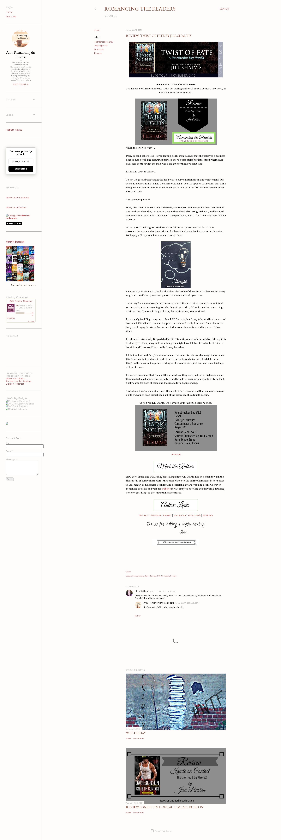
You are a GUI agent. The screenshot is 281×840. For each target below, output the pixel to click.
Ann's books (15, 242)
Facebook (155, 515)
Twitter (167, 515)
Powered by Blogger (163, 831)
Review (97, 53)
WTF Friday (136, 733)
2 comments (138, 738)
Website (143, 515)
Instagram (180, 515)
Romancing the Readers (139, 8)
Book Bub (208, 515)
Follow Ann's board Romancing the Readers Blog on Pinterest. (18, 381)
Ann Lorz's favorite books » (23, 285)
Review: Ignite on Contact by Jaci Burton (165, 807)
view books (31, 321)
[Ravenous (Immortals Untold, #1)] (15, 262)
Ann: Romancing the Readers (159, 603)
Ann (17, 305)
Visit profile (21, 84)
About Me (111, 16)
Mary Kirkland (142, 591)
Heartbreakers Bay (103, 42)
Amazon (176, 454)
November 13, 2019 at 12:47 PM (162, 591)
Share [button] (97, 30)
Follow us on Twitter (16, 207)
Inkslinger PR (101, 45)
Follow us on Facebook (17, 197)
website (166, 488)
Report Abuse (14, 129)
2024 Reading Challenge (21, 300)
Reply (137, 616)
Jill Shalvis (99, 49)
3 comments (138, 812)
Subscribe (20, 168)
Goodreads (194, 515)
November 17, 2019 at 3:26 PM (187, 603)
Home (9, 12)
